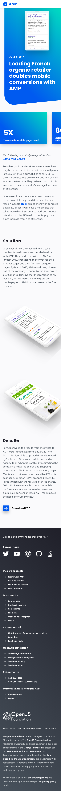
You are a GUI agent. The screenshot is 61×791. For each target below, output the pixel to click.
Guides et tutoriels (17, 605)
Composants (14, 608)
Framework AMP (16, 576)
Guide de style (15, 694)
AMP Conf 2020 (15, 678)
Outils (11, 620)
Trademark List (15, 665)
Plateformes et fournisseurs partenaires (27, 633)
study (24, 203)
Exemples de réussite (18, 584)
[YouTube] (17, 554)
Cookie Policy (50, 728)
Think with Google (14, 158)
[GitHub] (39, 554)
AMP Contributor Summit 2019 (22, 681)
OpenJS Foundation (15, 736)
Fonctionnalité (15, 588)
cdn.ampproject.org (38, 777)
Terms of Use (9, 728)
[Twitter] (6, 554)
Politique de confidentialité (29, 728)
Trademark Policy (16, 661)
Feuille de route (15, 641)
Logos (11, 698)
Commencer (14, 601)
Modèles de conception (19, 616)
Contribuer (13, 637)
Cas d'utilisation (16, 580)
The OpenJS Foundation (19, 653)
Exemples (12, 612)
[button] (56, 4)
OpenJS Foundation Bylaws (21, 657)
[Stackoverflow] (50, 554)
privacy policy (49, 781)
